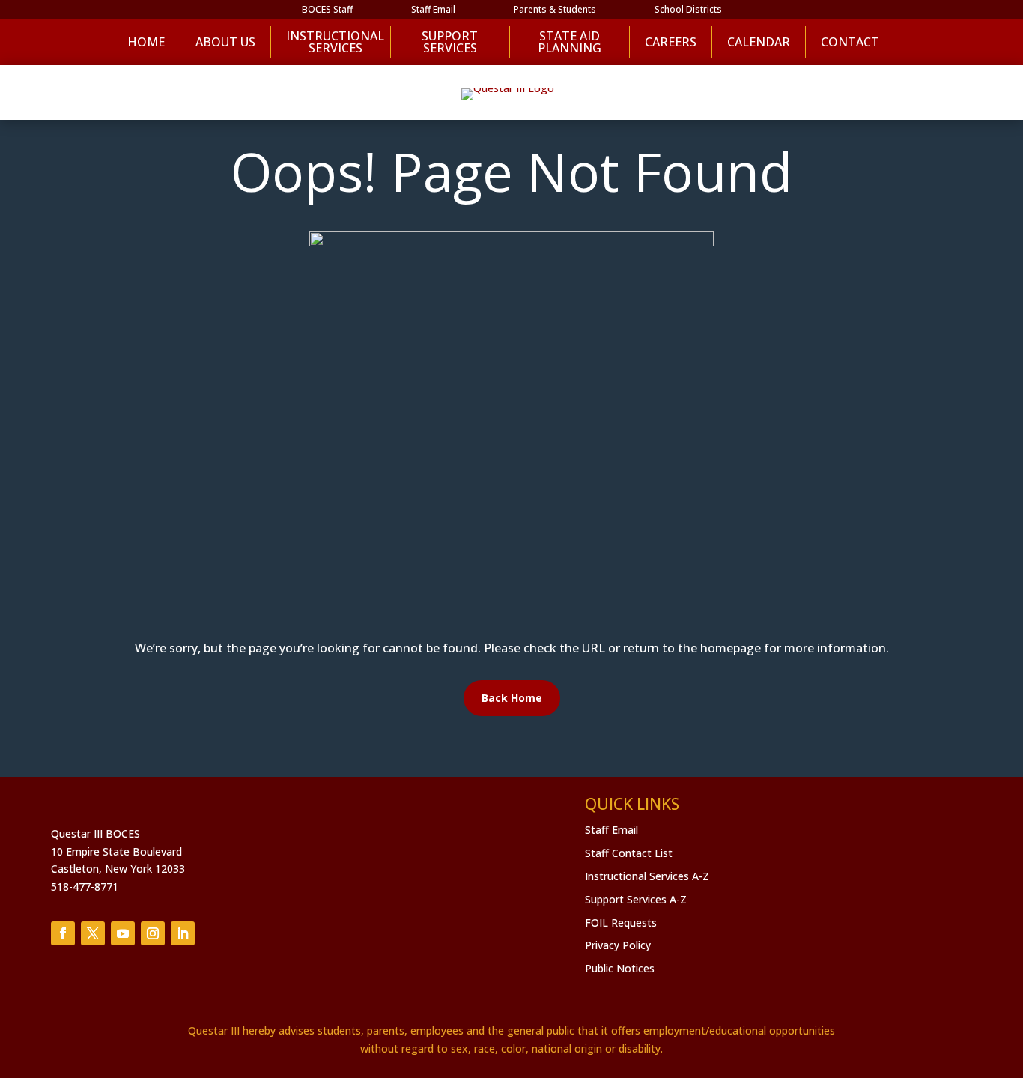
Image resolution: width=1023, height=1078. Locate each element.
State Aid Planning (569, 42)
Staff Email (433, 10)
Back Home (512, 698)
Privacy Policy (618, 945)
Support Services (450, 42)
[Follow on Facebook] (63, 933)
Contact (850, 42)
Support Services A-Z (636, 899)
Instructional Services (330, 42)
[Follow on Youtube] (123, 933)
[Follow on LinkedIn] (183, 933)
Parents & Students (555, 10)
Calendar (758, 42)
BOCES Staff (327, 10)
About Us (225, 42)
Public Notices (620, 968)
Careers (670, 42)
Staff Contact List (629, 853)
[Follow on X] (93, 933)
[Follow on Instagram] (153, 933)
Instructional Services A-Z (647, 876)
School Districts (688, 10)
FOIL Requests (621, 922)
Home (146, 42)
